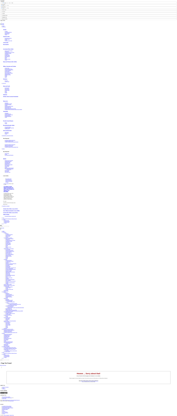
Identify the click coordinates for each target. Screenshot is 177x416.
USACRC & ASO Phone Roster (7, 397)
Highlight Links (4, 17)
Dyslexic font (4, 9)
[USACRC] (2, 23)
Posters (6, 154)
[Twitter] (1, 393)
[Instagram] (6, 393)
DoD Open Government (5, 408)
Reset (1, 20)
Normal (3, 5)
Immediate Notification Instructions (10, 140)
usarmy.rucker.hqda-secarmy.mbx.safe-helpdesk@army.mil (11, 400)
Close (4, 20)
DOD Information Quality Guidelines (7, 407)
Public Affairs (4, 398)
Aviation (7, 182)
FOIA (3, 410)
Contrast (3, 13)
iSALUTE (3, 411)
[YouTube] (5, 393)
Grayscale (3, 11)
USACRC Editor (6, 183)
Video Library (7, 153)
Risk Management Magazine (9, 155)
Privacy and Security (5, 412)
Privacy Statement (6, 415)
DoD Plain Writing (5, 409)
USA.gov (3, 413)
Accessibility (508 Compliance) (6, 406)
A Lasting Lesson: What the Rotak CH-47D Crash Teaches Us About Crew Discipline (9, 189)
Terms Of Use (12, 415)
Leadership (3, 388)
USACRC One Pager (5, 387)
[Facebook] (3, 393)
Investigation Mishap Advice (9, 141)
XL (8, 5)
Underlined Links (4, 15)
